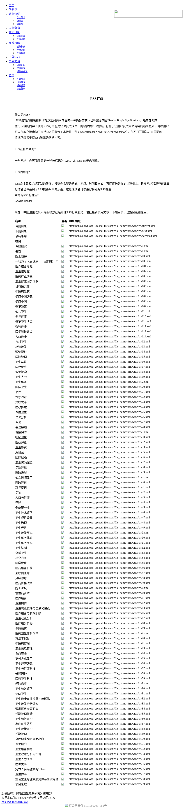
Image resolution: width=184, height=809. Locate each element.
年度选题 (21, 50)
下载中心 (14, 57)
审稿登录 (21, 82)
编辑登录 (21, 85)
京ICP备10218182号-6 (14, 802)
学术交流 (14, 61)
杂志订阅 (14, 32)
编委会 (20, 21)
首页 (11, 5)
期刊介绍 (14, 13)
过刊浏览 (14, 27)
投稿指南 (21, 46)
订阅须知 (21, 36)
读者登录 (21, 88)
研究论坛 (21, 65)
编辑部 (20, 24)
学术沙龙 (21, 68)
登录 (11, 75)
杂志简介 (21, 17)
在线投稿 (14, 43)
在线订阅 (21, 39)
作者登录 (21, 79)
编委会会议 (22, 71)
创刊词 (13, 9)
